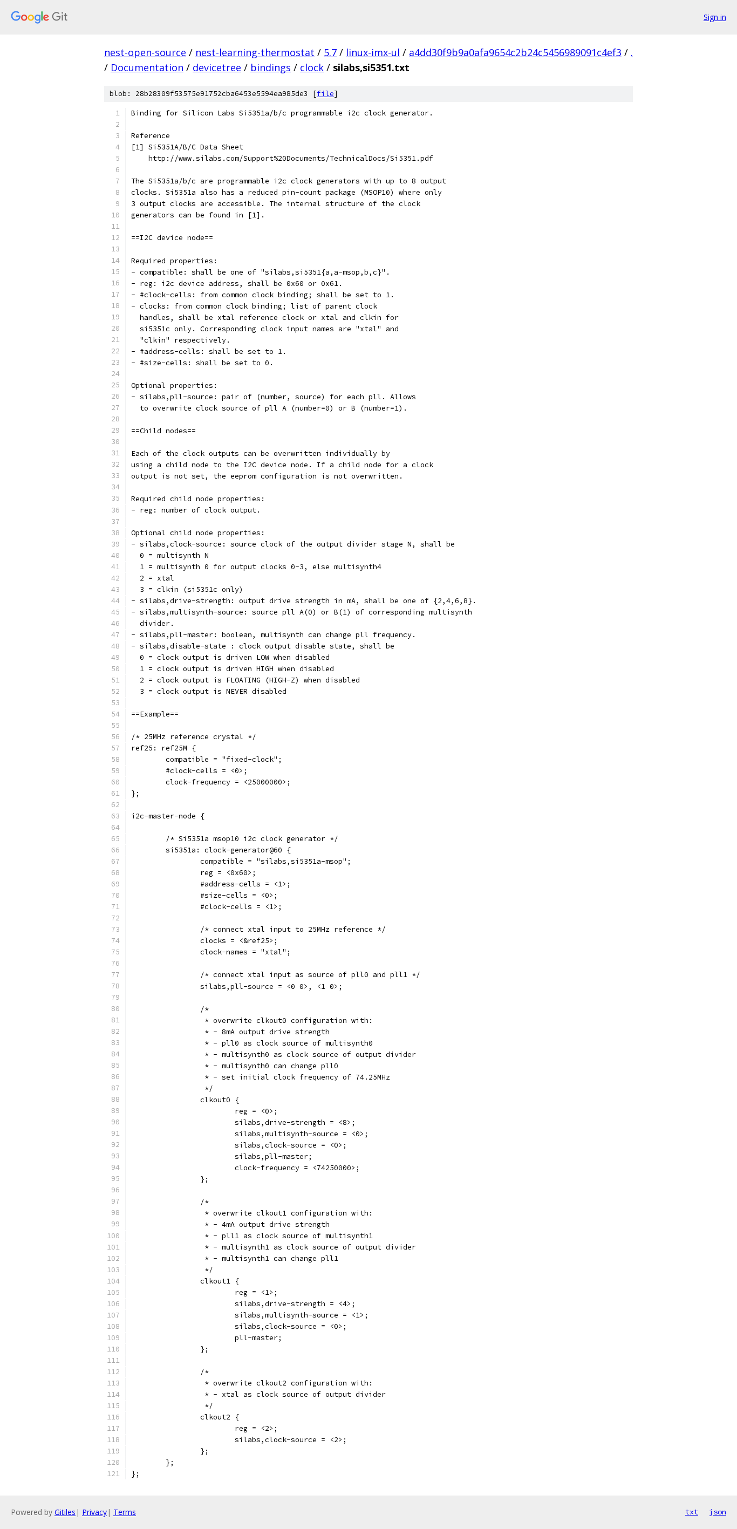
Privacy (94, 1512)
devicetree (217, 67)
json (717, 1512)
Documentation (147, 67)
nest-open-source (145, 52)
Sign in (715, 17)
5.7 (330, 52)
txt (691, 1512)
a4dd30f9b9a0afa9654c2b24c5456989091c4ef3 (515, 52)
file (325, 93)
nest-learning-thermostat (255, 52)
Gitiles (65, 1512)
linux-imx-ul (373, 52)
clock (312, 67)
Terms (124, 1512)
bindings (270, 67)
